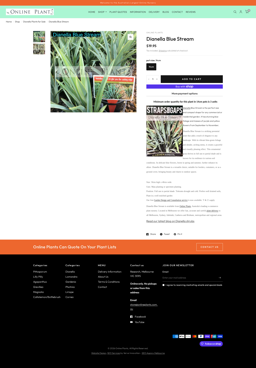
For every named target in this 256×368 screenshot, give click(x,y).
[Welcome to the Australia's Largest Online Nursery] (128, 2)
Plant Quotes (118, 11)
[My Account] (241, 12)
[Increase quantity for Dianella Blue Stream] (157, 79)
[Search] (235, 12)
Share (153, 234)
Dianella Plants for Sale (34, 21)
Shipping (163, 50)
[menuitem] (92, 11)
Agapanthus (40, 281)
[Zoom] (130, 37)
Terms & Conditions (109, 281)
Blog (166, 11)
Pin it (179, 234)
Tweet (167, 234)
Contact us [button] (210, 247)
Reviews (191, 11)
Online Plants (185, 206)
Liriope (69, 291)
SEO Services (113, 353)
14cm (151, 66)
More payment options (184, 93)
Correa (69, 297)
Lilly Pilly (38, 276)
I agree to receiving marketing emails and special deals (194, 285)
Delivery (154, 11)
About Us (103, 276)
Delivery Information (109, 271)
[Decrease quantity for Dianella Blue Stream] (149, 79)
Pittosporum (40, 271)
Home (91, 11)
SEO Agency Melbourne (153, 353)
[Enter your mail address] (220, 278)
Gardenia (70, 281)
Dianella (70, 271)
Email (165, 271)
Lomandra (71, 276)
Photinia (70, 286)
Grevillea (38, 286)
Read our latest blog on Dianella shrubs (170, 221)
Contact (177, 11)
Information (138, 11)
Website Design (98, 353)
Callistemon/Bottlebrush (46, 297)
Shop (101, 11)
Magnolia (38, 291)
